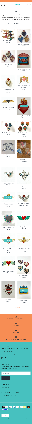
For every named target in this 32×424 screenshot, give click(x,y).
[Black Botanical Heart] (8, 219)
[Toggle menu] (1, 5)
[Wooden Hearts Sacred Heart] (24, 126)
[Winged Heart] (24, 218)
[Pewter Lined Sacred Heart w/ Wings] (24, 197)
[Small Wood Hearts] (8, 34)
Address (3, 348)
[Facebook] (2, 358)
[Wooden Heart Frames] (24, 59)
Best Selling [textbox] (16, 23)
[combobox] (18, 23)
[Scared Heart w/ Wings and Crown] (24, 240)
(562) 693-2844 (9, 351)
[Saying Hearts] (8, 289)
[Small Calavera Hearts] (24, 265)
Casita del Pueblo (9, 419)
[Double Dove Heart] (8, 263)
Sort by (9, 23)
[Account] (27, 5)
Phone (3, 351)
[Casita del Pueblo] (16, 5)
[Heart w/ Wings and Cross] (24, 175)
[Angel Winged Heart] (8, 102)
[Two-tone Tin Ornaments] (24, 149)
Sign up (5, 378)
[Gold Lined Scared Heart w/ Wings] (24, 80)
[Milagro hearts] (8, 56)
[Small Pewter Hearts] (8, 147)
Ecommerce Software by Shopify (20, 419)
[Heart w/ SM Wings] (8, 174)
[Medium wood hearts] (24, 36)
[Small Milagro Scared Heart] (8, 81)
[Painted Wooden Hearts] (8, 126)
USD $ (4, 415)
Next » (18, 307)
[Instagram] (5, 358)
